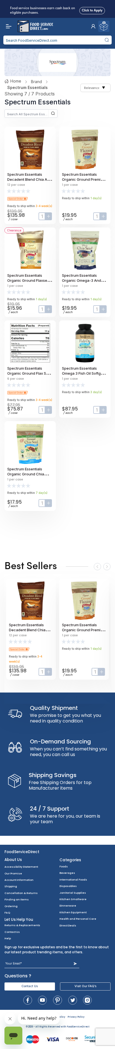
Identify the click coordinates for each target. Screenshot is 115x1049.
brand (36, 81)
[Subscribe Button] (75, 963)
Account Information (18, 880)
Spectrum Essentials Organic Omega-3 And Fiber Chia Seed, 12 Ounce (84, 280)
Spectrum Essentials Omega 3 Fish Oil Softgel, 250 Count (83, 373)
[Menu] (7, 26)
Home (15, 81)
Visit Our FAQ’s (85, 986)
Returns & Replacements (22, 925)
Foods (63, 866)
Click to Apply (92, 9)
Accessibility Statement (21, 867)
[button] (93, 26)
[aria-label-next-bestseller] (107, 566)
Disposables (68, 886)
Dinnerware (67, 905)
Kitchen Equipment (73, 912)
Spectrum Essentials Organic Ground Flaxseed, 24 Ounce (30, 280)
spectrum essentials (27, 87)
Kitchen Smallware (73, 899)
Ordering (11, 906)
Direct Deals (67, 925)
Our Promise (13, 873)
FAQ (7, 912)
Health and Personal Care (77, 919)
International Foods (73, 879)
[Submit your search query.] (107, 40)
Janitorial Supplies (72, 893)
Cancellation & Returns (21, 893)
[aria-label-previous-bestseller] (97, 566)
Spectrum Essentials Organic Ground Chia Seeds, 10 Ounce (25, 474)
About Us (13, 859)
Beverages (67, 873)
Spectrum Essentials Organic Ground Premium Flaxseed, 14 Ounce (84, 179)
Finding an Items (16, 899)
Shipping (10, 886)
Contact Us (12, 932)
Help (7, 938)
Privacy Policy (76, 1017)
